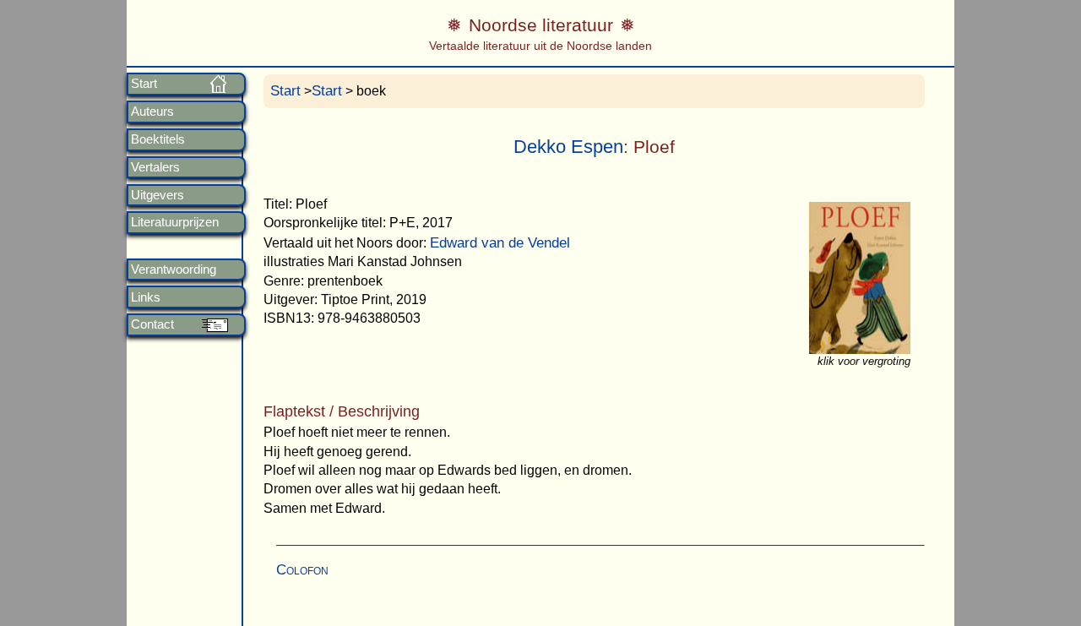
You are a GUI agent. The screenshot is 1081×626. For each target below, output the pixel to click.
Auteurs (152, 111)
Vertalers (155, 167)
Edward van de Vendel (500, 243)
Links (145, 297)
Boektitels (158, 139)
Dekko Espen (568, 146)
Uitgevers (157, 195)
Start (144, 83)
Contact (152, 324)
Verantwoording (173, 269)
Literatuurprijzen (175, 222)
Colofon (302, 570)
